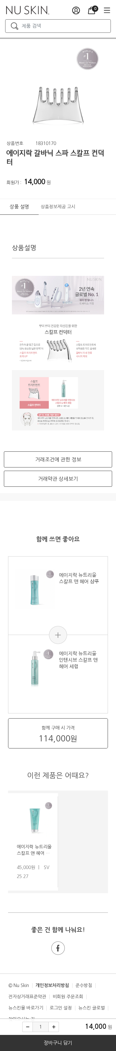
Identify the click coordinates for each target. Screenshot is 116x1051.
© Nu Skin (18, 985)
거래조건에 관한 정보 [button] (58, 459)
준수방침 (83, 985)
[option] (58, 89)
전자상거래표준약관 (27, 996)
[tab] (19, 206)
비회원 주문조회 (68, 996)
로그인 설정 (61, 1008)
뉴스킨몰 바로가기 (25, 1008)
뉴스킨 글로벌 (91, 1008)
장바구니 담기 (58, 1042)
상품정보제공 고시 (58, 206)
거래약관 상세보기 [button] (58, 478)
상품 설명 (19, 206)
